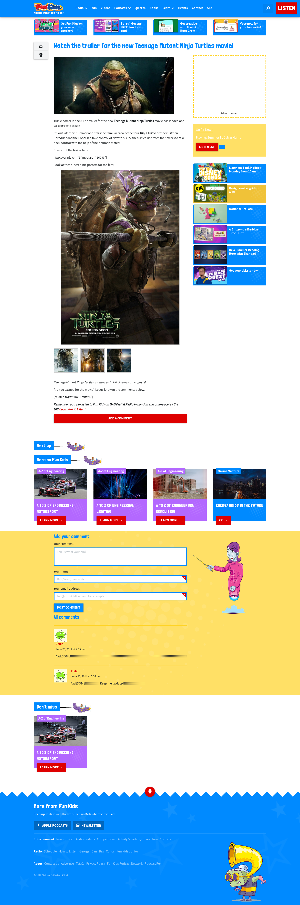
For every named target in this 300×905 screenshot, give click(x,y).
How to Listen (68, 851)
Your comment (64, 544)
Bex (101, 851)
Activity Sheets (127, 839)
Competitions (106, 839)
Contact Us (51, 864)
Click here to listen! (72, 409)
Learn (166, 8)
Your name (61, 571)
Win (94, 8)
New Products (161, 839)
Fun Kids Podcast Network (125, 864)
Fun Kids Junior (127, 851)
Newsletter (91, 825)
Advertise (67, 864)
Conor (110, 851)
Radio (80, 8)
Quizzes (140, 8)
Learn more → (51, 520)
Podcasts (121, 8)
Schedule (50, 851)
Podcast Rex (153, 864)
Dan (94, 851)
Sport (69, 839)
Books (154, 8)
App (209, 8)
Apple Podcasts (55, 825)
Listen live (207, 147)
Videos (105, 8)
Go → (223, 520)
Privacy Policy (95, 864)
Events (183, 8)
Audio (80, 839)
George (84, 851)
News (60, 839)
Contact (197, 8)
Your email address (67, 589)
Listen (286, 8)
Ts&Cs (80, 864)
